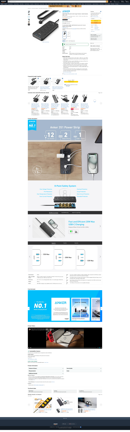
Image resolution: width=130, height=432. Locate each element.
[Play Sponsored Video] (65, 403)
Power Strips (50, 8)
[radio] (29, 12)
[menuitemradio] (99, 347)
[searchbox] (58, 1)
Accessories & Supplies (35, 8)
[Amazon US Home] (55, 424)
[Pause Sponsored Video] (51, 405)
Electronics (29, 8)
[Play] (29, 347)
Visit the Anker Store (65, 12)
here (34, 379)
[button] (2, 4)
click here (53, 381)
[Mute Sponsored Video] (51, 407)
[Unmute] (101, 347)
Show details (67, 86)
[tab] (54, 212)
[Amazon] (4, 1)
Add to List (92, 43)
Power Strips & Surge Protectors (43, 8)
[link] (45, 81)
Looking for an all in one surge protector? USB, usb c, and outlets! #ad (42, 329)
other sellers (74, 28)
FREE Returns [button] (64, 27)
